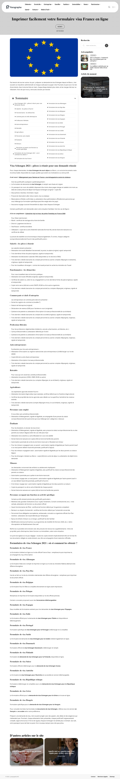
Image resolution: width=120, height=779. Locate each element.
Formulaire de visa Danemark (57, 134)
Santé (26, 748)
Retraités (19, 128)
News (60, 27)
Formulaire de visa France (23, 158)
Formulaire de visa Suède (56, 130)
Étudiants (19, 140)
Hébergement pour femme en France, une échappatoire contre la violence (44, 177)
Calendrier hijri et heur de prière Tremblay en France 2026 (45, 214)
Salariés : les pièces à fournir (24, 109)
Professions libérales (22, 120)
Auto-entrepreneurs (22, 124)
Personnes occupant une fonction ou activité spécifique (27, 148)
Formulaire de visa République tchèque (60, 150)
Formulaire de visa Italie (56, 123)
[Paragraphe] (14, 7)
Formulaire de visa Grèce (56, 154)
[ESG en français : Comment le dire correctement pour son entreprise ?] (84, 58)
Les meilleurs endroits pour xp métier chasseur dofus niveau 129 (99, 67)
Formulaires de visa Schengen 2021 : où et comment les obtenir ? (26, 153)
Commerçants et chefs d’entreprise (26, 116)
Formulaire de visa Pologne (57, 115)
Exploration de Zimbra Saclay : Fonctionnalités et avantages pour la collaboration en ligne (95, 89)
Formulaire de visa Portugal (57, 127)
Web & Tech (95, 84)
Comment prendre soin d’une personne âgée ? (26, 752)
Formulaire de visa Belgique (57, 111)
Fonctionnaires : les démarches (25, 113)
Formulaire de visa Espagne (57, 119)
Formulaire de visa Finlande (57, 138)
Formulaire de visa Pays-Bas (57, 107)
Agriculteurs (20, 132)
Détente (61, 748)
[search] (109, 7)
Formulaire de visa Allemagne (57, 103)
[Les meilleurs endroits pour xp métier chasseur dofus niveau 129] (84, 66)
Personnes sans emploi (23, 136)
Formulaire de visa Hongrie (57, 158)
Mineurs (18, 144)
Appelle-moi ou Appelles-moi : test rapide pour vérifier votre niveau (61, 752)
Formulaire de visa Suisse (56, 142)
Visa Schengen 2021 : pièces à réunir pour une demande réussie (28, 104)
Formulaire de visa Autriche (57, 146)
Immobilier (93, 63)
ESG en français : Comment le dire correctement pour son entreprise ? (99, 59)
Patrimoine (93, 55)
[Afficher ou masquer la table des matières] (52, 98)
